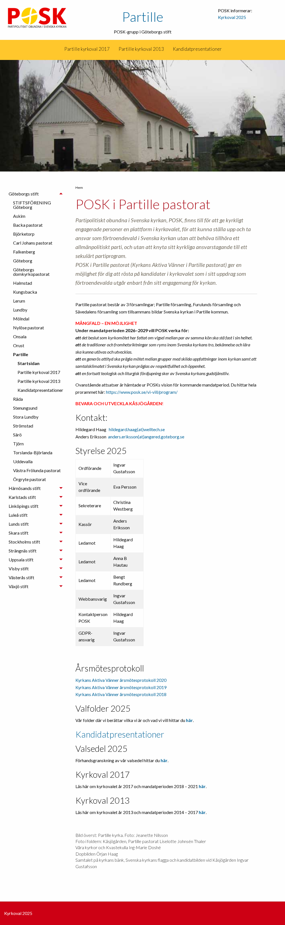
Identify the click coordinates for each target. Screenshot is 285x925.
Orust (18, 345)
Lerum (19, 300)
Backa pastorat (28, 225)
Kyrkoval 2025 (232, 17)
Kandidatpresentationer (197, 49)
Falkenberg (24, 251)
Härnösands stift (25, 488)
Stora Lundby (25, 416)
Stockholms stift (24, 541)
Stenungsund (25, 407)
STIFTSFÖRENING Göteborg (32, 205)
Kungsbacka (25, 291)
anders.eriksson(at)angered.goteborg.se (146, 436)
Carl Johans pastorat (32, 242)
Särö (17, 434)
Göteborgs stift (24, 193)
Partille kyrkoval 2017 (87, 49)
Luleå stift (18, 515)
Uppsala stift (21, 559)
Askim (19, 216)
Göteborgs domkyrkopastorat (31, 272)
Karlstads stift (22, 497)
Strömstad (23, 425)
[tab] (35, 336)
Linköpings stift (23, 506)
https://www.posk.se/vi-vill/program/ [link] (142, 392)
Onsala (19, 336)
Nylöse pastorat (28, 327)
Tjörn (18, 443)
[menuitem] (59, 49)
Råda (18, 399)
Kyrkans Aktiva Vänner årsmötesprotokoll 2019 (120, 687)
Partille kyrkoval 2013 (141, 49)
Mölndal (21, 318)
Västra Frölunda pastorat (37, 470)
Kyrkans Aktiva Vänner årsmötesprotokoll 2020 (120, 680)
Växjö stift (18, 586)
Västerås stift (21, 577)
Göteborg (22, 260)
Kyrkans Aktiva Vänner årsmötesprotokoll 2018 (120, 694)
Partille (142, 17)
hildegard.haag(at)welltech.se (137, 429)
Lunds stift (19, 523)
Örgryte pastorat (29, 479)
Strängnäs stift (22, 550)
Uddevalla (23, 461)
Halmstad (22, 283)
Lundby (20, 309)
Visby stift (19, 568)
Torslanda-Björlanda (32, 452)
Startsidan (29, 363)
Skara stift (18, 532)
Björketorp (24, 233)
